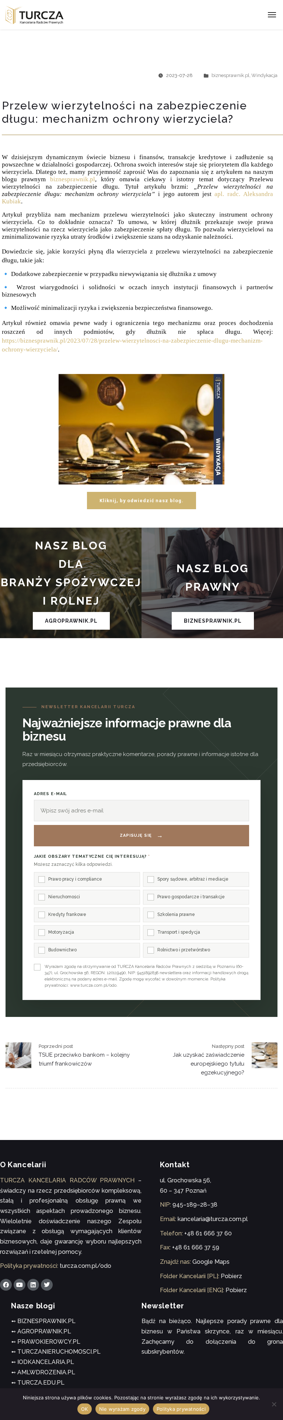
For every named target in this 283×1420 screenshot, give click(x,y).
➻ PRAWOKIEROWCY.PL (45, 1341)
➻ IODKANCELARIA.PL (42, 1361)
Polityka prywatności (181, 1409)
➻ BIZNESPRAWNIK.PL (43, 1321)
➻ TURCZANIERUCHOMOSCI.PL (56, 1351)
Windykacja (264, 75)
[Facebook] (6, 1285)
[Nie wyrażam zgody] (273, 1404)
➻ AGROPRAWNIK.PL (41, 1331)
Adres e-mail (50, 793)
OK (84, 1409)
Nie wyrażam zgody (122, 1409)
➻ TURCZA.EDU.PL (37, 1382)
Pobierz (231, 1276)
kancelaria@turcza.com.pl (213, 1219)
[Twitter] (47, 1285)
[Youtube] (19, 1285)
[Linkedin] (33, 1285)
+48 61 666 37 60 (208, 1233)
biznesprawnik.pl (230, 75)
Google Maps (211, 1261)
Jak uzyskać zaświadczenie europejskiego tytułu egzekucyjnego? (208, 1064)
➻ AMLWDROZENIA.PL (43, 1372)
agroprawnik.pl (71, 621)
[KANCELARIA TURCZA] (35, 15)
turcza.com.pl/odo (85, 1265)
